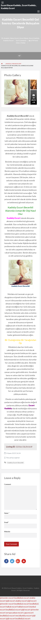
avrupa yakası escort (14, 612)
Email (6, 522)
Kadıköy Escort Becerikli (15, 463)
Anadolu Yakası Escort (11, 38)
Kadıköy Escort (8, 40)
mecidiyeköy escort (23, 615)
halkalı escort (11, 606)
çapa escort (29, 612)
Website (7, 532)
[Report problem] (19, 56)
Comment (7, 484)
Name (6, 513)
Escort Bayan (23, 38)
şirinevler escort (7, 598)
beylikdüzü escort (21, 598)
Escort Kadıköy (34, 38)
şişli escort (10, 601)
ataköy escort (21, 601)
